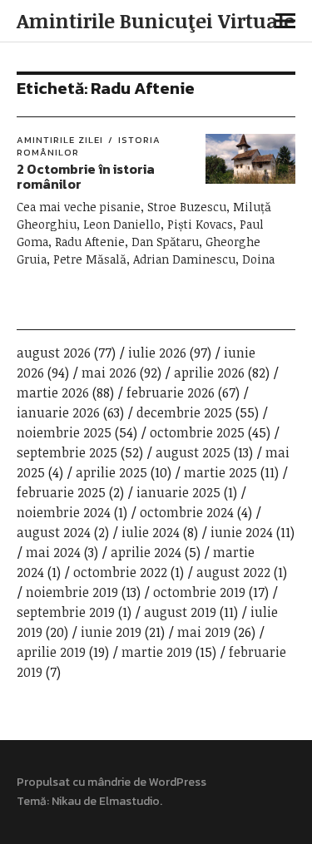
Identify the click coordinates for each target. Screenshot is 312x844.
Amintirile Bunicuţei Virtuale (156, 20)
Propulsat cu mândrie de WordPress (111, 782)
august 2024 (54, 532)
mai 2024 (53, 552)
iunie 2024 (241, 532)
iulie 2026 (157, 352)
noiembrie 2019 (72, 592)
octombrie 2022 (120, 572)
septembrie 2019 (66, 612)
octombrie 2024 (187, 512)
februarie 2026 (170, 392)
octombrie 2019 (199, 592)
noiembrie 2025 (64, 432)
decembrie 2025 (184, 412)
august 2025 (193, 452)
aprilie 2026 (209, 372)
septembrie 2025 (67, 452)
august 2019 (180, 612)
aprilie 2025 (111, 472)
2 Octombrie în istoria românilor (86, 176)
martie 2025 (220, 472)
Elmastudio (129, 801)
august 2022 (233, 572)
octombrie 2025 (197, 432)
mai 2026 (109, 372)
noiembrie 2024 (64, 512)
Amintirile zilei (60, 139)
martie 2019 (156, 652)
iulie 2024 (150, 532)
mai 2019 (203, 632)
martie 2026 (53, 392)
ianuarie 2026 (58, 412)
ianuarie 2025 (178, 492)
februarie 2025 (61, 492)
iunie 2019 (111, 632)
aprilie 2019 (51, 652)
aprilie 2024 (146, 552)
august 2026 (54, 352)
